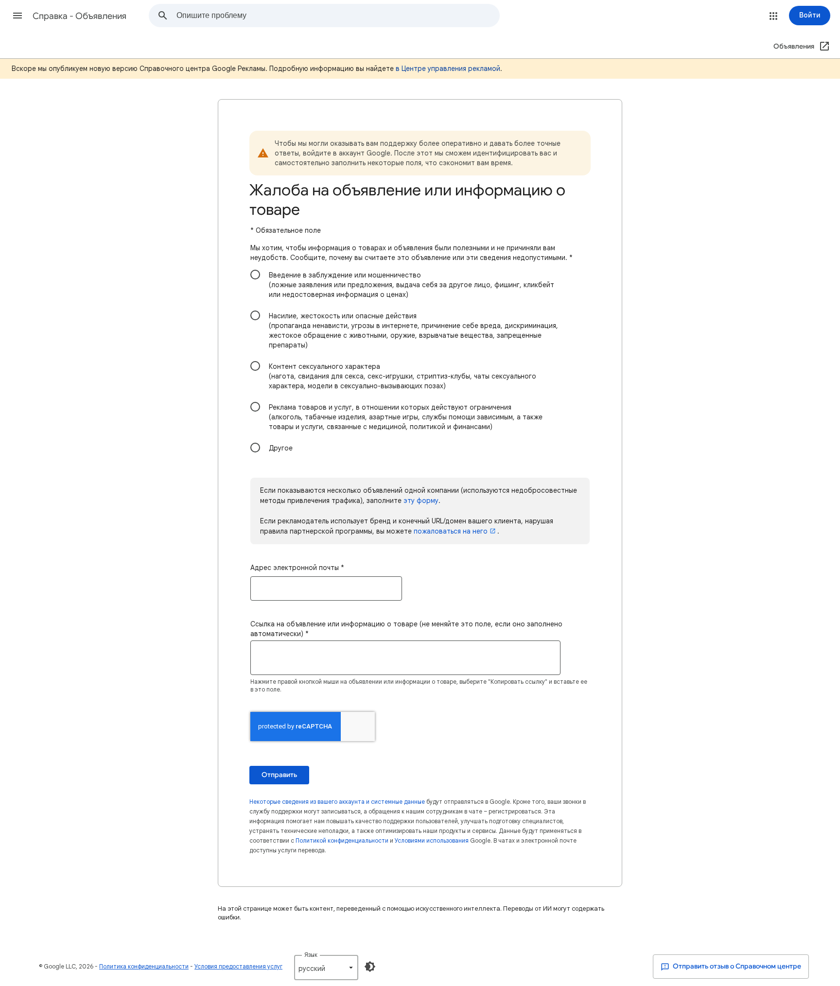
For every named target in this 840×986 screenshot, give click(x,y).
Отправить (279, 775)
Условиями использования (432, 840)
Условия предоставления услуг (238, 966)
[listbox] (326, 967)
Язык (310, 954)
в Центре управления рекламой (448, 68)
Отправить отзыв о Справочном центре (736, 966)
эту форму (420, 500)
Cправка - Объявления (79, 16)
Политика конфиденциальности (144, 966)
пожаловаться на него (451, 531)
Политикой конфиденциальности (342, 840)
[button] (17, 15)
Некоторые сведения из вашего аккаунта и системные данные (337, 801)
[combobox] (337, 15)
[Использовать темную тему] (370, 966)
